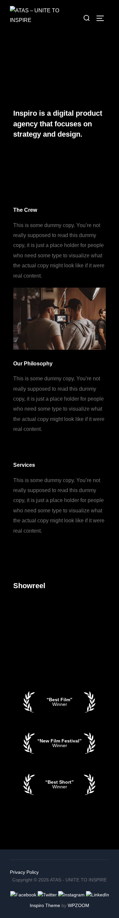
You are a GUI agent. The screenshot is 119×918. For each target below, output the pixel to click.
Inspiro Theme (45, 905)
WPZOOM (78, 905)
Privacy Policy (24, 872)
